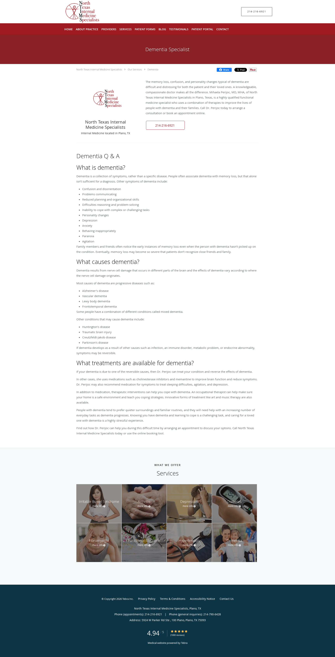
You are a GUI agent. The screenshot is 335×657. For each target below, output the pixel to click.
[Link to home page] (74, 11)
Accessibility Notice (202, 599)
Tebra (184, 643)
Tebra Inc (127, 599)
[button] (165, 125)
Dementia (153, 69)
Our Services (135, 69)
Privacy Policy (146, 599)
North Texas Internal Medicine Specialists (99, 69)
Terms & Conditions (172, 599)
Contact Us (227, 599)
